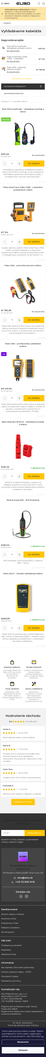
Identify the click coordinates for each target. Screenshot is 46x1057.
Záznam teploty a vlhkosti (12, 914)
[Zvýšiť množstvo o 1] (19, 164)
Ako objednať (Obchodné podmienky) (17, 967)
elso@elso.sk (25, 878)
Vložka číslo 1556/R (9, 1009)
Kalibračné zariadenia (10, 928)
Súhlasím (23, 1050)
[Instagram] (26, 896)
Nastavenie (23, 1042)
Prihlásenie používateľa (11, 945)
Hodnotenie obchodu (23, 716)
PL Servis (17, 1023)
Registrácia (6, 950)
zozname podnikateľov (11, 1014)
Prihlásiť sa (34, 833)
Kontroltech (27, 1023)
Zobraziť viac (23, 802)
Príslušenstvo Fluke (9, 923)
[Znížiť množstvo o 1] (5, 164)
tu (42, 1036)
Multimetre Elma (8, 919)
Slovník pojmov (8, 932)
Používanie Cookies (9, 976)
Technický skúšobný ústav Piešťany (23, 1025)
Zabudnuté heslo (8, 954)
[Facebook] (20, 896)
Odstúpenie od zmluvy (11, 981)
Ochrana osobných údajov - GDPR (16, 972)
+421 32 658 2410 (25, 882)
